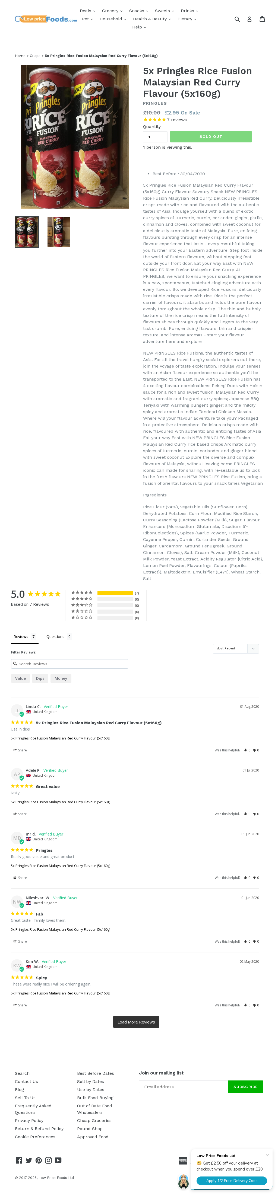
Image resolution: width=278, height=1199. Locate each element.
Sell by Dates (90, 1081)
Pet (89, 18)
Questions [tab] (55, 636)
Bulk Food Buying (95, 1097)
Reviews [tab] (21, 636)
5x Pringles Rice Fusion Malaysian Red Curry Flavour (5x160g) (60, 738)
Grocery (113, 10)
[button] (247, 750)
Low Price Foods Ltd (56, 1178)
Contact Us (26, 1081)
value (20, 678)
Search (22, 1073)
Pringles (155, 103)
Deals (89, 10)
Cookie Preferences (35, 1136)
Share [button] (22, 750)
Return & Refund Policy (39, 1128)
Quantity (152, 126)
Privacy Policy (29, 1120)
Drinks (191, 10)
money (61, 678)
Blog (19, 1089)
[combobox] (240, 18)
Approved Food (93, 1136)
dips (40, 678)
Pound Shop (90, 1128)
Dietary (188, 18)
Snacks (140, 10)
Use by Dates (90, 1089)
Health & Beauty (153, 18)
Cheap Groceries (94, 1120)
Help (140, 27)
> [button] (136, 1022)
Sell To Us (25, 1097)
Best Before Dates (95, 1073)
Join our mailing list (161, 1073)
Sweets (166, 10)
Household (114, 18)
